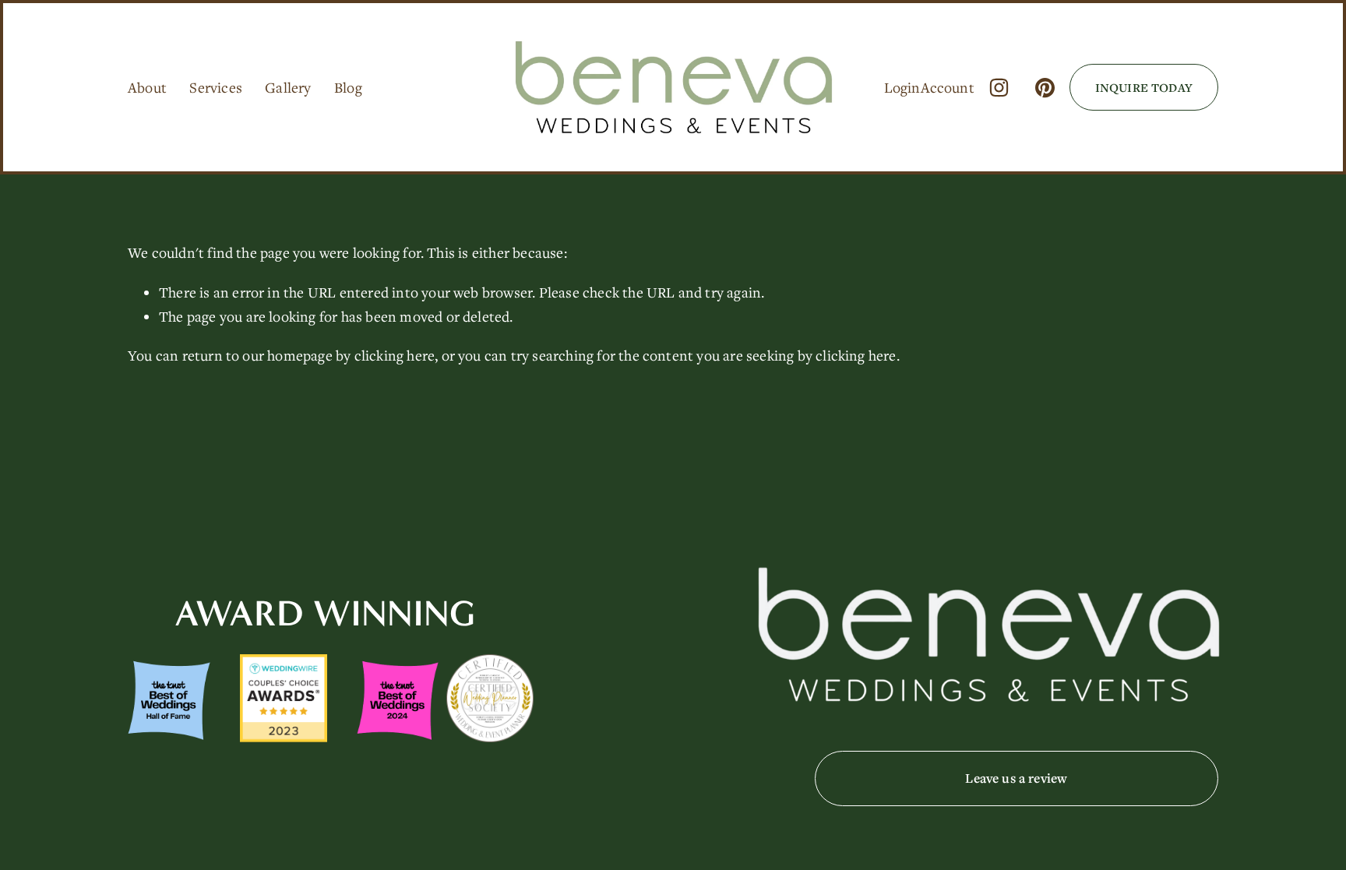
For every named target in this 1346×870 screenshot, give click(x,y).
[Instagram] (999, 87)
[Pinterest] (1045, 87)
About (147, 87)
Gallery (288, 87)
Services (215, 87)
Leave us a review (1016, 778)
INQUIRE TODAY (1144, 87)
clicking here (394, 355)
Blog (348, 87)
